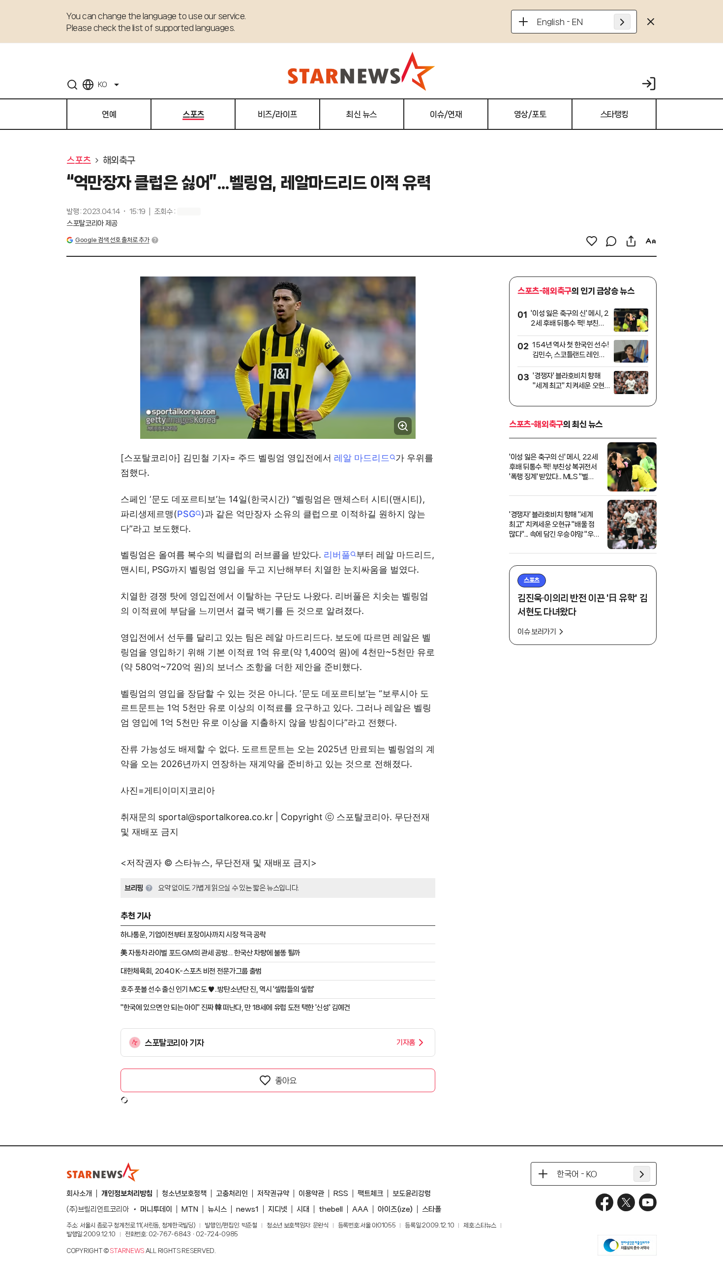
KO (102, 85)
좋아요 (286, 1080)
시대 (303, 1209)
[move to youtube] (648, 1202)
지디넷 (277, 1209)
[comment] (611, 241)
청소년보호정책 (184, 1193)
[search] (72, 85)
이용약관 (311, 1193)
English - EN (560, 21)
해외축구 (119, 160)
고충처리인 (232, 1193)
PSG (186, 514)
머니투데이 (156, 1209)
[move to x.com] (626, 1202)
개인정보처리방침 (126, 1193)
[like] (592, 241)
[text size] (651, 241)
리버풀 (337, 555)
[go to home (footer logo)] (103, 1172)
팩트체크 (370, 1193)
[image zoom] (403, 426)
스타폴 (431, 1209)
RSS (340, 1193)
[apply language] (622, 22)
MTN (189, 1209)
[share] (631, 241)
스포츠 (78, 160)
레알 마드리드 (362, 458)
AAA (360, 1209)
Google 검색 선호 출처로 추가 (112, 240)
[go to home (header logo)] (361, 71)
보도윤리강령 (411, 1193)
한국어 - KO (577, 1173)
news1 (247, 1209)
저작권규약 (273, 1193)
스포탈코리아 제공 (92, 223)
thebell (331, 1209)
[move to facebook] (604, 1202)
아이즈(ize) (395, 1209)
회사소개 (79, 1193)
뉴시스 (217, 1209)
